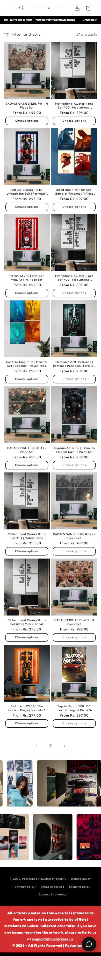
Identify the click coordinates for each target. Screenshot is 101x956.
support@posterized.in (52, 939)
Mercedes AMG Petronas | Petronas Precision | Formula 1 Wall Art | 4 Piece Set (74, 364)
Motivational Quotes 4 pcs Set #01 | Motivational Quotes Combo (27, 536)
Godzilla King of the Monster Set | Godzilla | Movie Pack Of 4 (27, 364)
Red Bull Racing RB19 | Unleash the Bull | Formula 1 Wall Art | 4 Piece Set (26, 192)
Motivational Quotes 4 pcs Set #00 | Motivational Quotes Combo (74, 106)
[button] (10, 8)
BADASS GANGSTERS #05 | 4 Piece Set (74, 536)
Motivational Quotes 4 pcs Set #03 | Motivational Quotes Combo (74, 278)
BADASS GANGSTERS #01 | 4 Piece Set (27, 105)
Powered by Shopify (52, 878)
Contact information (53, 894)
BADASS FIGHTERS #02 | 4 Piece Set (74, 622)
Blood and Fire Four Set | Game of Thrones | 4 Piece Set (74, 192)
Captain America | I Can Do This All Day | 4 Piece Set (74, 450)
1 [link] (37, 745)
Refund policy (81, 878)
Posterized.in (77, 945)
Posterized (29, 878)
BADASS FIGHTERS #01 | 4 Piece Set (26, 450)
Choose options (27, 120)
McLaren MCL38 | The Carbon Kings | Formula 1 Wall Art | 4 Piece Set (26, 708)
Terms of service (52, 886)
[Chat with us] (89, 944)
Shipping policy (80, 886)
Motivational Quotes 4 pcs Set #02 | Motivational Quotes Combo (27, 622)
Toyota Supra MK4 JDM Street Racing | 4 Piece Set (74, 708)
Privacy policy (25, 886)
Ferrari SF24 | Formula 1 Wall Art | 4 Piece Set (27, 277)
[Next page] (64, 745)
